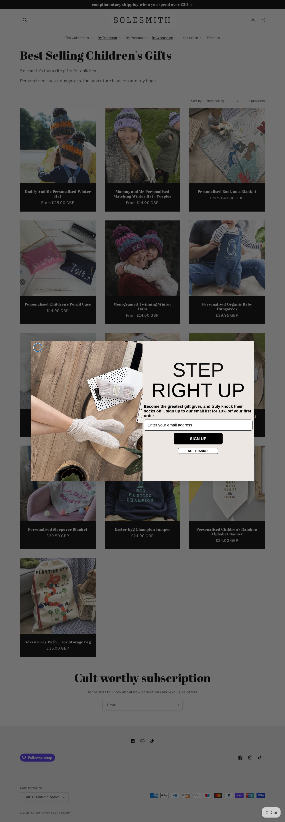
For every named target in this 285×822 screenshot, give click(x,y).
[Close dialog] (38, 348)
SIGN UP (198, 438)
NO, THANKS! (198, 451)
